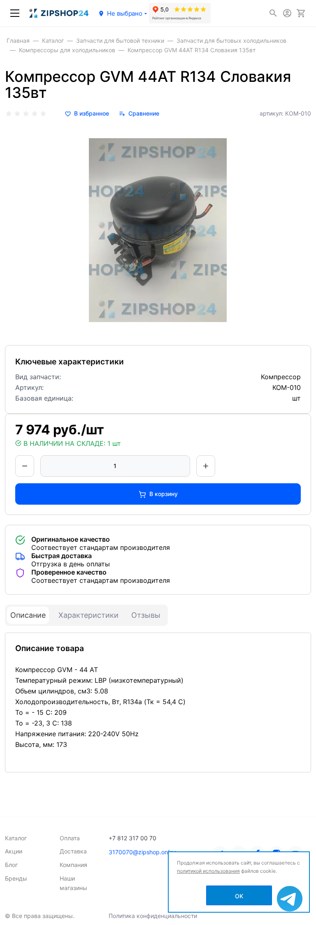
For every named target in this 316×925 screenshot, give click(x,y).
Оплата (70, 838)
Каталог (16, 838)
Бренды (16, 878)
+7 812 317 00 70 (132, 838)
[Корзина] (301, 13)
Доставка (73, 851)
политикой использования (208, 871)
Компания (73, 864)
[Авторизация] (287, 13)
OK (239, 896)
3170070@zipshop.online (143, 851)
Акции (13, 851)
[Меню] (15, 13)
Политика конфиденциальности (153, 915)
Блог (11, 864)
